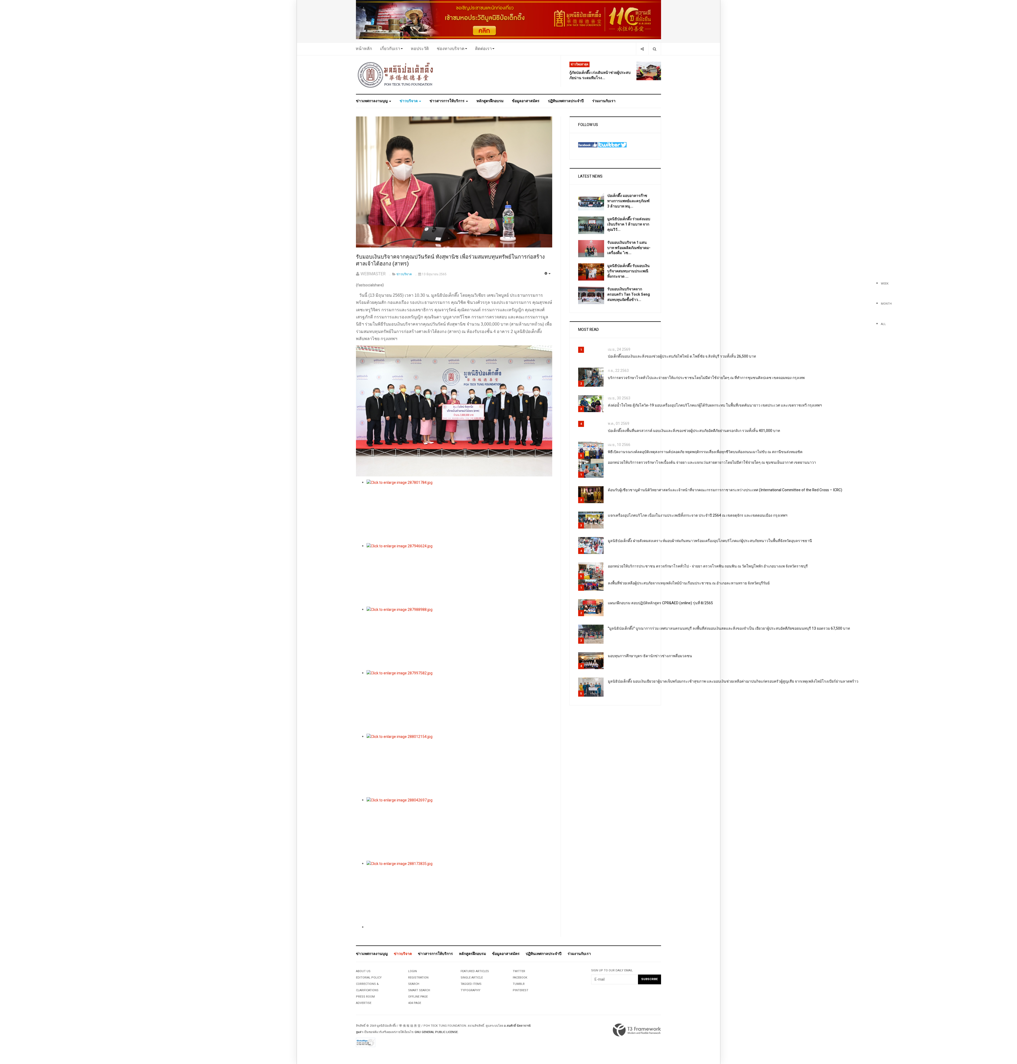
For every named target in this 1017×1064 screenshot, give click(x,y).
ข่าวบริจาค (409, 101)
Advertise (363, 1003)
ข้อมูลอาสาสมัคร (525, 101)
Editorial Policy (369, 977)
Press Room (365, 996)
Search (413, 984)
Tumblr (519, 984)
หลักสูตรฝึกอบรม (489, 101)
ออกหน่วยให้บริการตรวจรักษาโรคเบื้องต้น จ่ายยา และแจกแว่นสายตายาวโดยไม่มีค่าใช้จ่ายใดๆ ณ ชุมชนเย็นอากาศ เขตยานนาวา (712, 462)
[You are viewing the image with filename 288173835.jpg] (459, 892)
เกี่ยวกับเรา (390, 49)
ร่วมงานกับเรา (603, 101)
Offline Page (418, 996)
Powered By (637, 1030)
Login (412, 971)
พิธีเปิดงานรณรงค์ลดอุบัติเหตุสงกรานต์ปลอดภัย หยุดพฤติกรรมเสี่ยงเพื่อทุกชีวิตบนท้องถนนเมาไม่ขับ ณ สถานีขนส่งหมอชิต (705, 452)
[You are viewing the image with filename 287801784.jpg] (459, 511)
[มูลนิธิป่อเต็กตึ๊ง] (395, 74)
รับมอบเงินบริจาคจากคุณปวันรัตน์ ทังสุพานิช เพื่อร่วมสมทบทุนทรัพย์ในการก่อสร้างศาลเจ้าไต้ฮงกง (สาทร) (450, 260)
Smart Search (419, 990)
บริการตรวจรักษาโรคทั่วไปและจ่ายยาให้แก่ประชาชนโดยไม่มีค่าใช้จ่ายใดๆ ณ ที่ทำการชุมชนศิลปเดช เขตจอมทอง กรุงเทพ (706, 378)
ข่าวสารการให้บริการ (447, 101)
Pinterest (520, 990)
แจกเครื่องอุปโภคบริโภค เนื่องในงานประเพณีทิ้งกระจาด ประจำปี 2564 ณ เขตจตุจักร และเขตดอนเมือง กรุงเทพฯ (697, 515)
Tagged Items (471, 984)
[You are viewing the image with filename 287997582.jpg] (459, 702)
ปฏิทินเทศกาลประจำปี (566, 101)
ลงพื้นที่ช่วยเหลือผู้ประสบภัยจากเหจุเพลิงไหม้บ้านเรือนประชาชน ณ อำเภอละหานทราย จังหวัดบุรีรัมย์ (689, 583)
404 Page (414, 1003)
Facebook (520, 977)
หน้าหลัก (364, 49)
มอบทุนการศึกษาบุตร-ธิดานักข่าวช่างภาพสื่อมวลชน (650, 656)
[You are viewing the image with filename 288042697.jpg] (459, 829)
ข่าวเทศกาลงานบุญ (372, 101)
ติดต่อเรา (483, 49)
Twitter (519, 971)
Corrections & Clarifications (367, 987)
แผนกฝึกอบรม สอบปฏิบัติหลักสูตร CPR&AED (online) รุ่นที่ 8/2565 (660, 603)
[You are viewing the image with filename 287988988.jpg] (459, 638)
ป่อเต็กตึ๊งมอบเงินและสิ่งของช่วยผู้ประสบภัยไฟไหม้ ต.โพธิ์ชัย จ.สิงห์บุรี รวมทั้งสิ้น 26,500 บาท (682, 356)
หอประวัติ (420, 49)
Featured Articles (475, 971)
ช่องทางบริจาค (451, 49)
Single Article (472, 977)
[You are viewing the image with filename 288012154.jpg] (459, 765)
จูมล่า (359, 1032)
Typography (470, 990)
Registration (418, 977)
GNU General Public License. (436, 1032)
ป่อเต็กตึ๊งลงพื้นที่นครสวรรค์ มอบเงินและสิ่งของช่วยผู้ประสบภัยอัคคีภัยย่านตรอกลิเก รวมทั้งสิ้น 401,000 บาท (694, 431)
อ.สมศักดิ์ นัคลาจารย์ (517, 1026)
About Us (363, 971)
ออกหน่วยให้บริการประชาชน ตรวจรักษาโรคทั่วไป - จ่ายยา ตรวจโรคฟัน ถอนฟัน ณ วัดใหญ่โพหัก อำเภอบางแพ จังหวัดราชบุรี (708, 566)
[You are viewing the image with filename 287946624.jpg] (459, 575)
